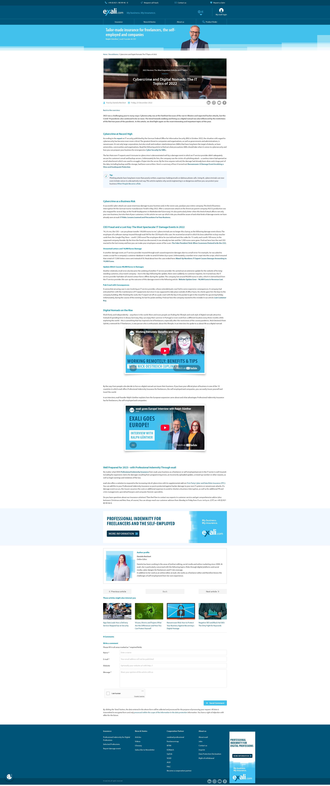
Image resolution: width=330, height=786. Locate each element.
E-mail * (106, 659)
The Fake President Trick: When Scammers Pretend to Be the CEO (199, 243)
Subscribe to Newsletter (145, 750)
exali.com (113, 12)
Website (106, 665)
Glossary (138, 745)
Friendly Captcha (139, 696)
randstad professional (175, 737)
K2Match (170, 750)
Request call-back (151, 2)
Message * (107, 672)
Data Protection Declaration (210, 754)
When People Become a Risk (128, 183)
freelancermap (173, 741)
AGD (169, 762)
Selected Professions (111, 744)
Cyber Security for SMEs (156, 150)
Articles (138, 737)
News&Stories (113, 54)
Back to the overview (111, 110)
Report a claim (219, 2)
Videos (137, 741)
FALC (169, 766)
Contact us (182, 2)
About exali (203, 737)
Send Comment (216, 703)
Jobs (200, 741)
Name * (106, 652)
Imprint (202, 750)
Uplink (169, 754)
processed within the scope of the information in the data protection (160, 712)
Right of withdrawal (206, 758)
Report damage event (112, 748)
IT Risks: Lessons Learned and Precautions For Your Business (145, 217)
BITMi (169, 745)
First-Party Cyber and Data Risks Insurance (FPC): (206, 483)
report (119, 138)
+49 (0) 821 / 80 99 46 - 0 (118, 2)
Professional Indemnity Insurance (135, 472)
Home (105, 54)
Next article (211, 591)
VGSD (169, 758)
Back (165, 591)
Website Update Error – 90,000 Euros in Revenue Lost (201, 279)
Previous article (118, 591)
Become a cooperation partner (179, 770)
